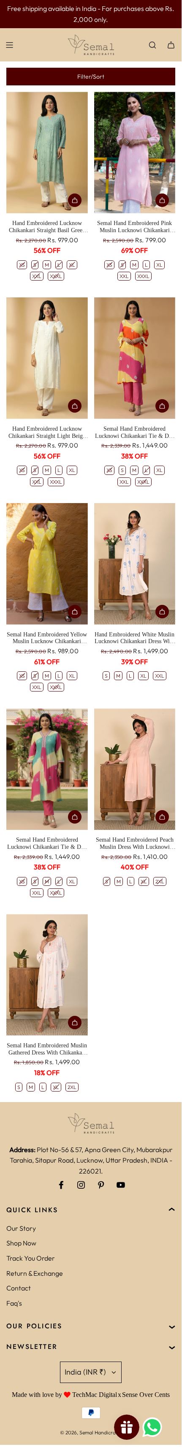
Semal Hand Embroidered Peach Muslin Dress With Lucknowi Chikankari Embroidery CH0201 (134, 844)
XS (22, 265)
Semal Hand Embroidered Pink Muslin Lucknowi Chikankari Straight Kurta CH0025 (134, 227)
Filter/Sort (90, 76)
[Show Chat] (154, 1427)
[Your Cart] (171, 45)
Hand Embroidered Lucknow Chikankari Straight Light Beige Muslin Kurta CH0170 (46, 433)
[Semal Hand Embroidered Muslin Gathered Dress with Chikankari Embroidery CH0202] (47, 975)
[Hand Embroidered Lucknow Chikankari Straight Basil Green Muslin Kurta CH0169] (47, 152)
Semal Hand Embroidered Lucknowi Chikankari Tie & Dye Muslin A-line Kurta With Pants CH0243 (47, 844)
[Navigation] (9, 45)
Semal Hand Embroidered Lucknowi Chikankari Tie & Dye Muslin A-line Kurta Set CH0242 (134, 433)
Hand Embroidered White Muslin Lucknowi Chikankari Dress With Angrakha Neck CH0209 (134, 638)
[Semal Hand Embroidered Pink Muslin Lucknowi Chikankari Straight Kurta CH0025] (135, 152)
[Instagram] (81, 1185)
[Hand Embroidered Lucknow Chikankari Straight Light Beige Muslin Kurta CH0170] (47, 358)
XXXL (56, 276)
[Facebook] (61, 1185)
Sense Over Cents (146, 1394)
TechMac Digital (94, 1394)
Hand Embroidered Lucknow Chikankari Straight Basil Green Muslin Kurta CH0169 (47, 227)
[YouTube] (120, 1185)
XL (72, 265)
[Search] (152, 45)
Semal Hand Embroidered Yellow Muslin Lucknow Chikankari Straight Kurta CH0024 (47, 638)
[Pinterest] (101, 1185)
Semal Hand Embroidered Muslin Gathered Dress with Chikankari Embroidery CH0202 (47, 1049)
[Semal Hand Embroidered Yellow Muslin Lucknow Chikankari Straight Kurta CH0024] (47, 564)
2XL (159, 881)
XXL (36, 276)
